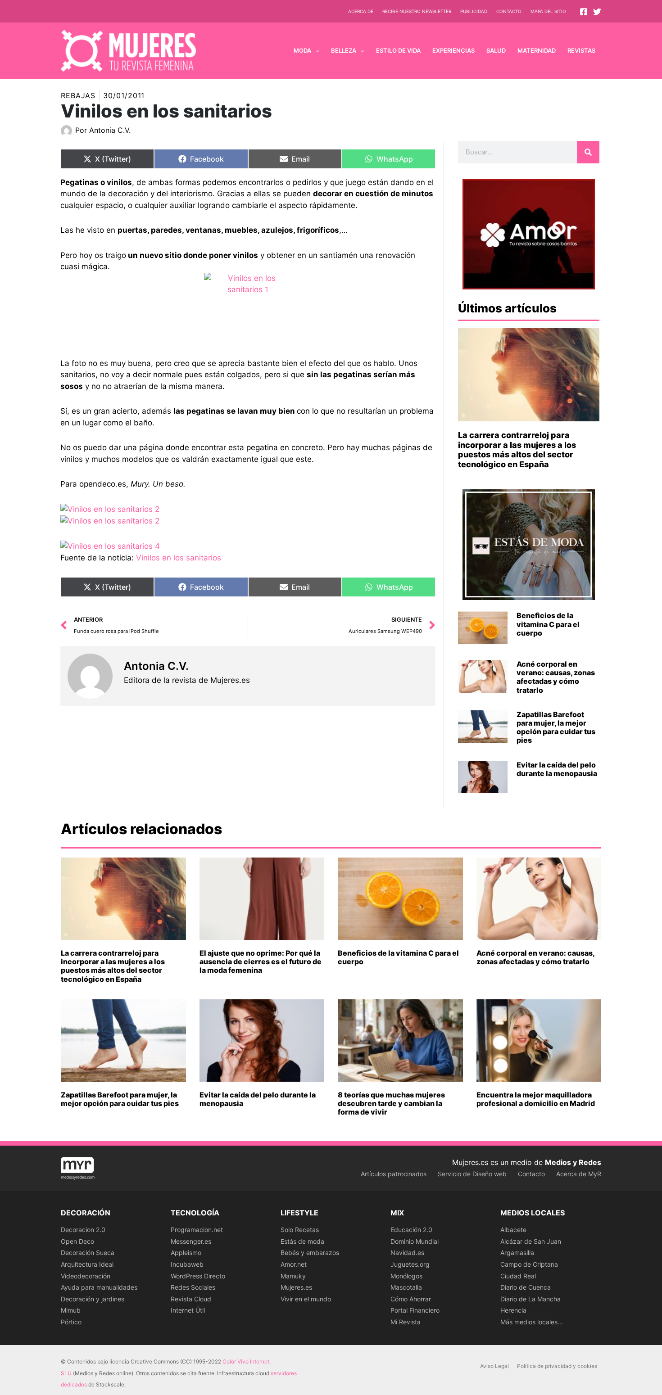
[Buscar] (588, 152)
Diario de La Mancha (530, 1299)
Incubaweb (187, 1264)
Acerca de (360, 11)
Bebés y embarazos (310, 1252)
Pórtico (71, 1322)
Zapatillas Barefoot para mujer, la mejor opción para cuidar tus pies (556, 727)
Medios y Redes (573, 1162)
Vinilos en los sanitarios (178, 557)
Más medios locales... (531, 1322)
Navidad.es (407, 1252)
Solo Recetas (300, 1229)
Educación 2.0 (411, 1229)
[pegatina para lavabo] (247, 315)
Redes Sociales (193, 1287)
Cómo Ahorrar (410, 1299)
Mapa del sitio (548, 11)
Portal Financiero (415, 1310)
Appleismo (186, 1252)
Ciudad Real (518, 1276)
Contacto (508, 11)
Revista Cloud (191, 1299)
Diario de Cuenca (525, 1287)
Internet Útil (188, 1310)
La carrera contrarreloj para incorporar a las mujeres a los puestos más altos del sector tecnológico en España (517, 449)
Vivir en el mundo (306, 1299)
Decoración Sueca (87, 1252)
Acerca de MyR (578, 1174)
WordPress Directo (198, 1276)
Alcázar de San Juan (530, 1241)
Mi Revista (405, 1322)
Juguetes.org (410, 1264)
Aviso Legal (494, 1366)
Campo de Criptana (529, 1264)
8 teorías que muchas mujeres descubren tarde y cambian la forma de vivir (391, 1103)
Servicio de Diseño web (472, 1174)
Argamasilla (517, 1252)
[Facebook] (584, 12)
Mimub (71, 1310)
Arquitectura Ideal (87, 1264)
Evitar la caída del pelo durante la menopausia (557, 769)
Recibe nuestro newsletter (416, 11)
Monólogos (406, 1276)
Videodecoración (85, 1276)
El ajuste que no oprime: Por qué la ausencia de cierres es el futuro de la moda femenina (261, 961)
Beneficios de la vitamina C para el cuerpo (548, 624)
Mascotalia (406, 1287)
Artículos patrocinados (393, 1174)
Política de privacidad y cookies (557, 1366)
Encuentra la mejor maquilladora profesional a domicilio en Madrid (535, 1099)
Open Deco (77, 1241)
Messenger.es (191, 1241)
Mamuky (293, 1276)
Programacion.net (197, 1229)
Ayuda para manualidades (99, 1287)
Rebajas (78, 95)
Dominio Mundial (414, 1241)
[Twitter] (597, 12)
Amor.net (294, 1264)
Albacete (513, 1229)
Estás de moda (302, 1241)
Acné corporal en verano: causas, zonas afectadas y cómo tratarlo (556, 677)
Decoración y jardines (92, 1299)
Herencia (513, 1310)
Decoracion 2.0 (83, 1229)
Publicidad (473, 11)
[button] (315, 50)
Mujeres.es (296, 1287)
